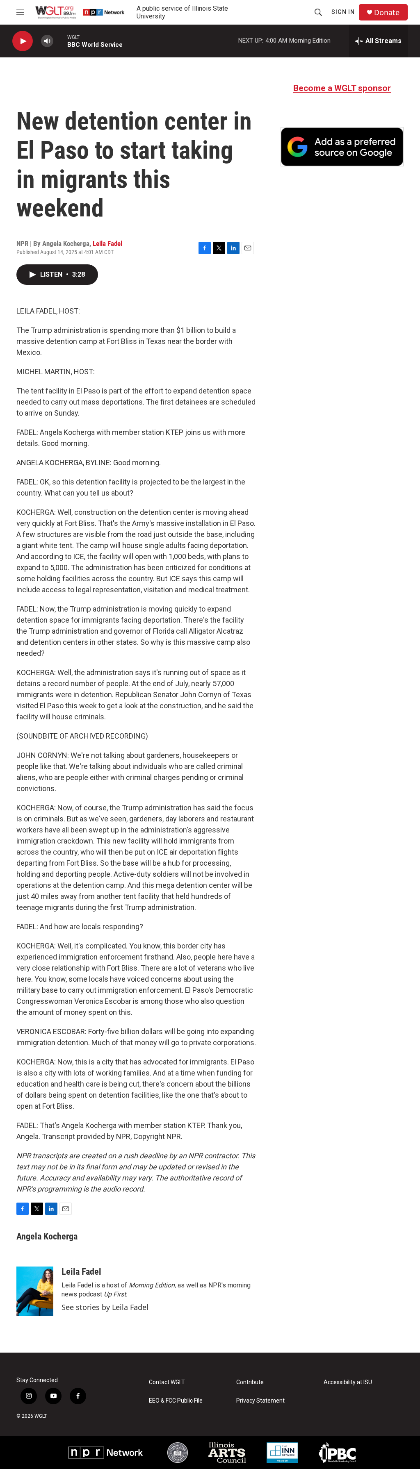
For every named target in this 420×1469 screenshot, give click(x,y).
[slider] (60, 40)
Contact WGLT (167, 1382)
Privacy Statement (260, 1401)
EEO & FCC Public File (176, 1401)
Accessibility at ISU (348, 1382)
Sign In (343, 12)
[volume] (47, 41)
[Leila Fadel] (34, 1291)
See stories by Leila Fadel (105, 1307)
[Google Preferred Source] (342, 146)
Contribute (250, 1382)
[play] (22, 41)
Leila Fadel (107, 243)
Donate (386, 12)
